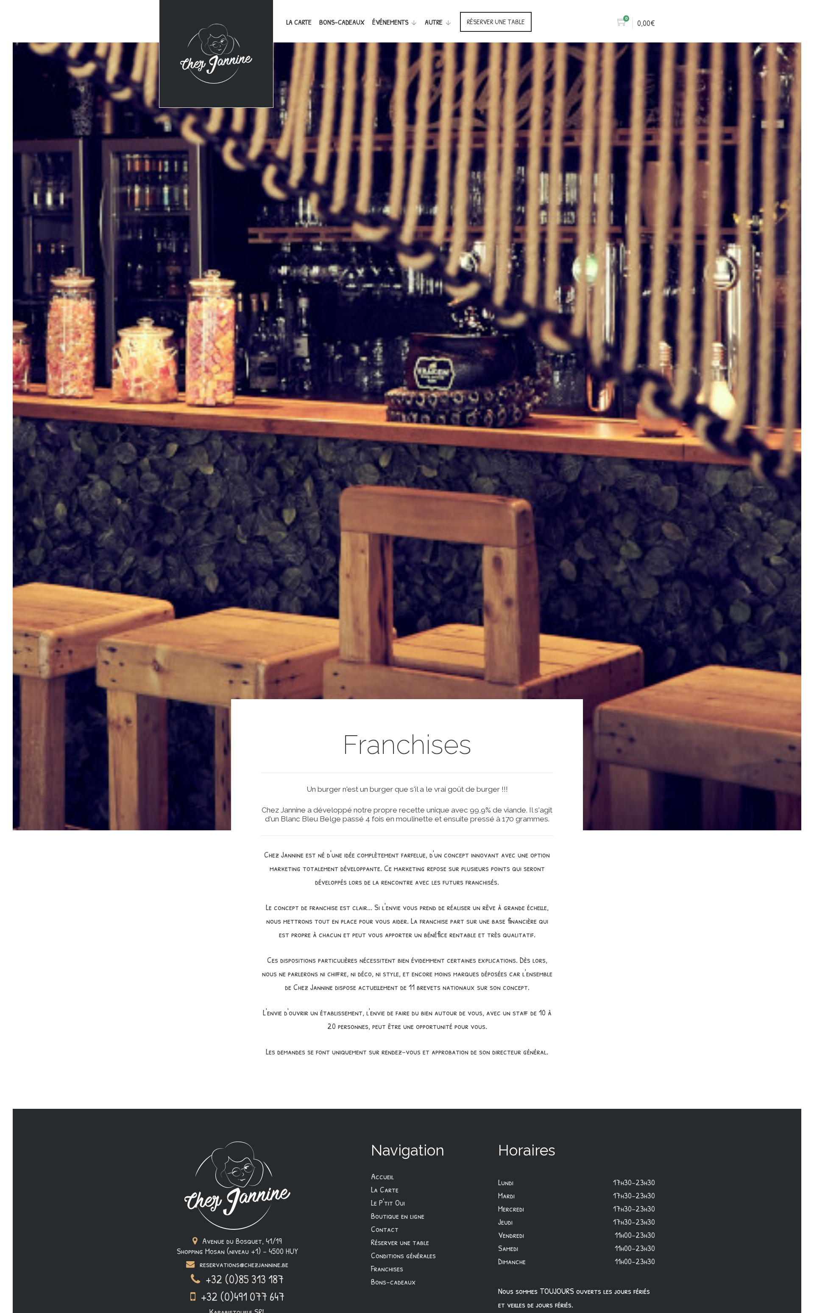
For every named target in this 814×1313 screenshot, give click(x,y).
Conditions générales (403, 1255)
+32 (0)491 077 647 (241, 1297)
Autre (434, 22)
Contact (385, 1229)
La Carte (299, 22)
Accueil (382, 1176)
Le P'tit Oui (388, 1203)
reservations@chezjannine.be (243, 1264)
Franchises (387, 1268)
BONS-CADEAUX (342, 22)
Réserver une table (400, 1242)
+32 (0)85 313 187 (243, 1279)
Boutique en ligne (397, 1216)
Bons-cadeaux (393, 1281)
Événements (390, 22)
